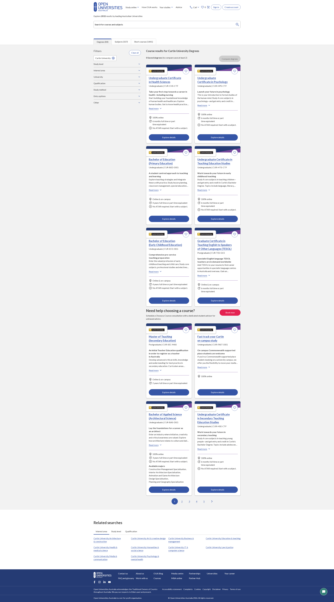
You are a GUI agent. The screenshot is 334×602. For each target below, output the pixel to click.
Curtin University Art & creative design (148, 538)
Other (96, 102)
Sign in (216, 7)
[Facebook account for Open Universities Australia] (94, 582)
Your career (229, 573)
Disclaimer (216, 589)
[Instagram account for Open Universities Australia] (99, 582)
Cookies (197, 589)
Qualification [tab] (131, 531)
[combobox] (167, 24)
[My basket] (208, 7)
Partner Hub (194, 578)
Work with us (142, 578)
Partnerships (194, 573)
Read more (154, 108)
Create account (231, 7)
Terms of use (235, 589)
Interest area (99, 70)
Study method (100, 89)
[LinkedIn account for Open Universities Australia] (104, 582)
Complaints (188, 589)
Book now (230, 312)
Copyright (206, 589)
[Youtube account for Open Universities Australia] (109, 582)
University (98, 77)
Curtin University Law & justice (219, 547)
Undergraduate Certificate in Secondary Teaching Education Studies (213, 418)
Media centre (177, 573)
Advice (179, 7)
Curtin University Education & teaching (223, 538)
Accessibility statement (172, 589)
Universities (212, 573)
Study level (98, 64)
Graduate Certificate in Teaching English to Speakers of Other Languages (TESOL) (214, 244)
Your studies (164, 7)
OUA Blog (158, 573)
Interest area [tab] (101, 531)
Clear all (135, 52)
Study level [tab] (116, 531)
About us (140, 573)
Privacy (225, 589)
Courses (157, 578)
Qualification (99, 83)
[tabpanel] (167, 277)
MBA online (176, 578)
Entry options (100, 96)
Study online (131, 7)
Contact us (123, 573)
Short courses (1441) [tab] (143, 41)
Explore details (169, 137)
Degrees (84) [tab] (102, 42)
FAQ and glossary (126, 578)
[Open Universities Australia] (108, 11)
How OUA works (149, 7)
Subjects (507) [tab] (121, 41)
